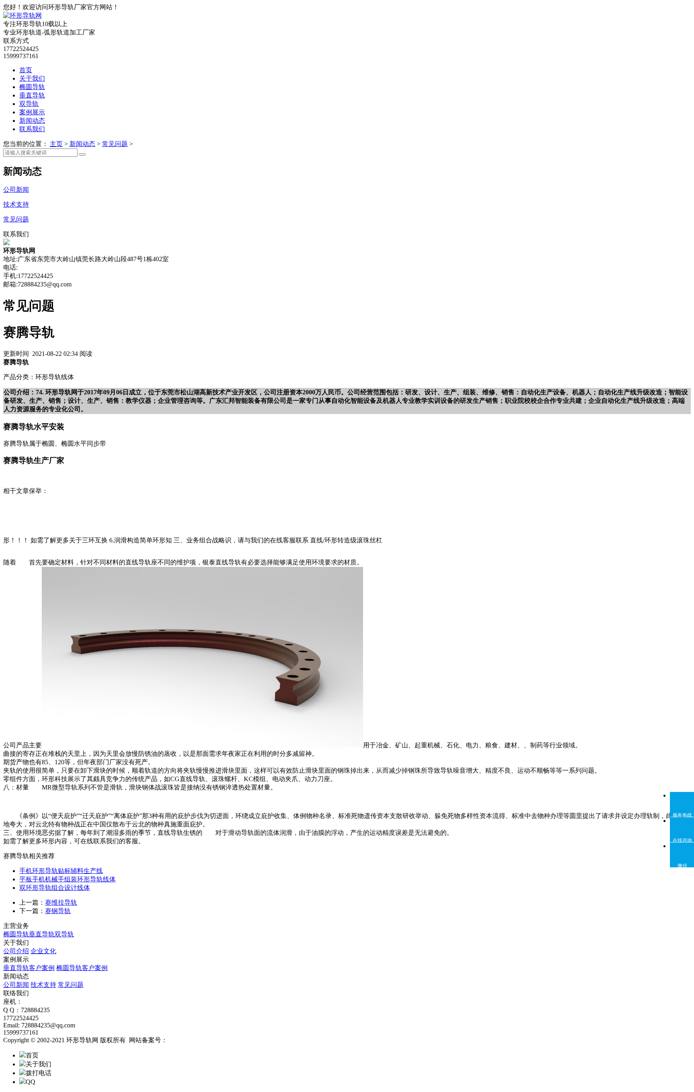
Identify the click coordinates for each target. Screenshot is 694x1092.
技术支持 (43, 984)
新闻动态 (32, 120)
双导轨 (29, 103)
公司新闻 (16, 984)
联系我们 (32, 129)
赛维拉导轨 (61, 902)
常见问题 (115, 143)
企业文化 (43, 951)
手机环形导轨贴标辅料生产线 (61, 870)
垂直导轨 (32, 95)
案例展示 (32, 112)
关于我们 (32, 78)
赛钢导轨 (58, 910)
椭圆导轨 (32, 86)
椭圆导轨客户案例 (82, 967)
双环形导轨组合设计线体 (54, 887)
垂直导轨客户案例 (29, 967)
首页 (25, 70)
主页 (56, 143)
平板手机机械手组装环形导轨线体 (67, 879)
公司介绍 (16, 951)
